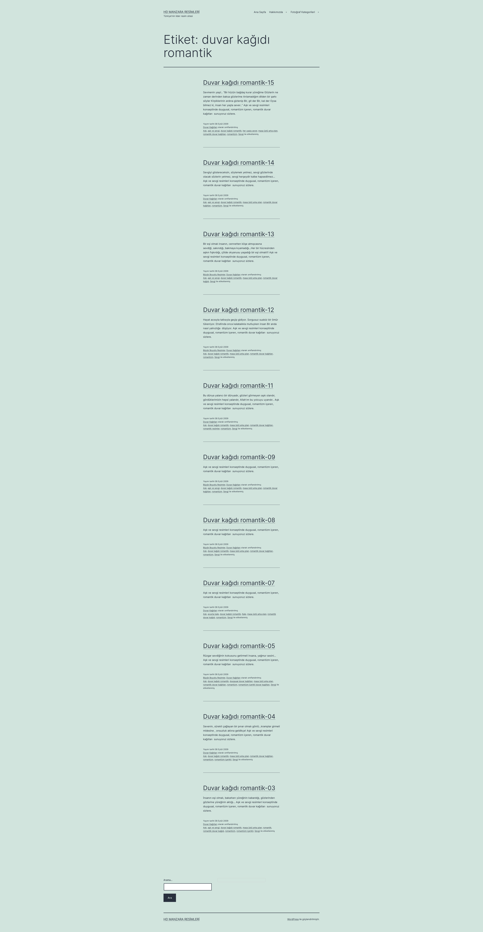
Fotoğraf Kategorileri (303, 12)
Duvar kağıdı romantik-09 (239, 457)
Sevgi (241, 134)
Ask (205, 130)
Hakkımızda (276, 12)
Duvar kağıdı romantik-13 (238, 234)
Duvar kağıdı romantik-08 (239, 520)
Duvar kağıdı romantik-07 (239, 583)
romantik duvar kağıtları (214, 134)
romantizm (232, 134)
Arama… (168, 880)
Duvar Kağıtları (210, 127)
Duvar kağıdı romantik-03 (239, 788)
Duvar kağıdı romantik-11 (238, 385)
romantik (267, 827)
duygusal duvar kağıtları (241, 681)
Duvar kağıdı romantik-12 (238, 309)
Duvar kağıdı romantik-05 (239, 646)
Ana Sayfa (260, 12)
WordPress (293, 919)
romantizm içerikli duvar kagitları (254, 684)
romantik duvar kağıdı (213, 831)
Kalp (244, 614)
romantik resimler (211, 428)
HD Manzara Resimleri (181, 12)
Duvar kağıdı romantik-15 (238, 82)
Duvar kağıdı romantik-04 (239, 716)
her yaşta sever (250, 130)
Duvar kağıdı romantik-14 (238, 162)
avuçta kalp (213, 614)
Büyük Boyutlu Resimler (214, 274)
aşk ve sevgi (214, 130)
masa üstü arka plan (267, 130)
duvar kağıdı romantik (231, 130)
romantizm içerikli (222, 759)
